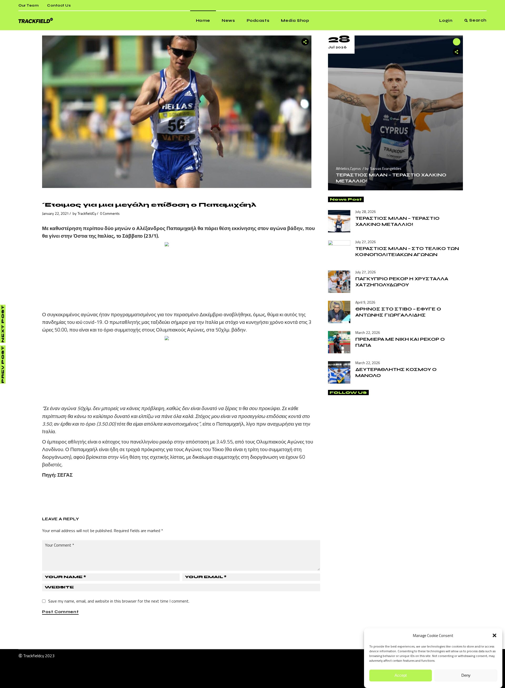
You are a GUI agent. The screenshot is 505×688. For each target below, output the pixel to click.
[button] (494, 635)
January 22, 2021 (55, 213)
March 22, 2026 (367, 332)
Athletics (342, 168)
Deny (466, 675)
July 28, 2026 (365, 211)
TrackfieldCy (87, 213)
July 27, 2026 (365, 241)
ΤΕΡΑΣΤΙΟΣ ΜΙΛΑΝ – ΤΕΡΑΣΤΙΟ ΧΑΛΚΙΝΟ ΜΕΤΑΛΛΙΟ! (397, 221)
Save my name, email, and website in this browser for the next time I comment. (118, 601)
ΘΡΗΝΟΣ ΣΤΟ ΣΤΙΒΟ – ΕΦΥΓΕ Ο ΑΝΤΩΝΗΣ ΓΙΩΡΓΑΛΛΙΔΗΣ (398, 312)
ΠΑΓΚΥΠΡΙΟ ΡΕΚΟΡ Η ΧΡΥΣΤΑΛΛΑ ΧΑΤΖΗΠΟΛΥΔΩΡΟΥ (401, 282)
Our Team (28, 5)
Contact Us (59, 5)
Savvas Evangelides (385, 168)
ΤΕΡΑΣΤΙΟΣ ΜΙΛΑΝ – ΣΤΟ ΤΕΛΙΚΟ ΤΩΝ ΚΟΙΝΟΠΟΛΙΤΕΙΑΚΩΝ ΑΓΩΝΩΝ (407, 251)
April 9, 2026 (365, 302)
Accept (401, 675)
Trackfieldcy (33, 656)
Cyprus (355, 168)
